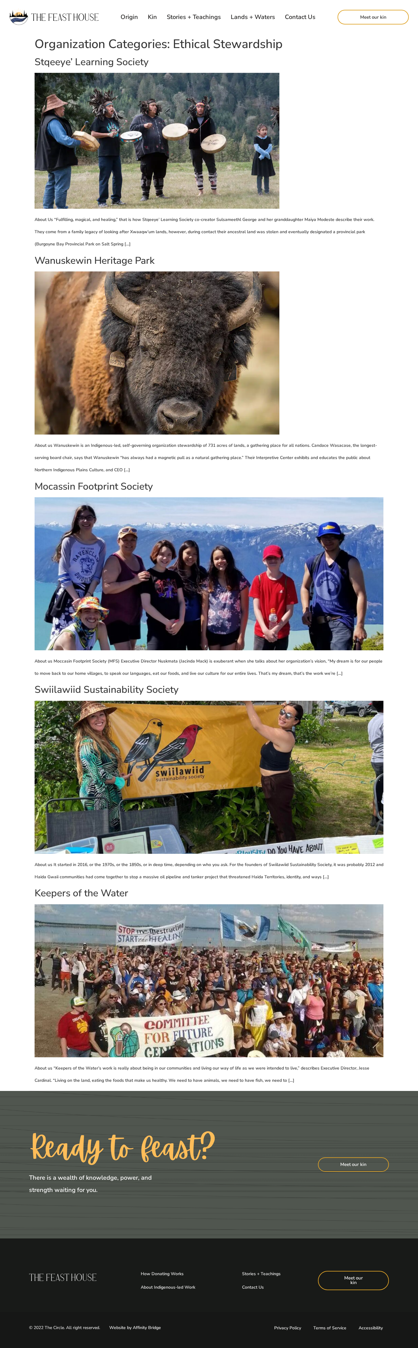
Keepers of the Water (81, 893)
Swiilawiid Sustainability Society (107, 689)
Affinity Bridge (147, 1328)
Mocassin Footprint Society (94, 486)
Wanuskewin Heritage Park (95, 260)
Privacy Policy (287, 1328)
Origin (129, 17)
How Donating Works (162, 1274)
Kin (152, 17)
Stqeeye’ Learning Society (92, 62)
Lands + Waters (253, 17)
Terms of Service (329, 1328)
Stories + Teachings (194, 17)
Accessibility (371, 1328)
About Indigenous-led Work (168, 1287)
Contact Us (300, 17)
